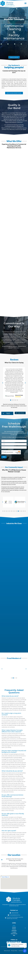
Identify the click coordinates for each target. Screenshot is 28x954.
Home (14, 925)
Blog (14, 935)
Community (14, 930)
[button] (25, 3)
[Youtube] (14, 942)
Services (14, 927)
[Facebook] (7, 942)
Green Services (14, 933)
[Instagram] (10, 942)
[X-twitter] (16, 942)
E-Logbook (14, 932)
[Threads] (20, 942)
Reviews (14, 928)
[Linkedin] (12, 942)
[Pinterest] (18, 942)
